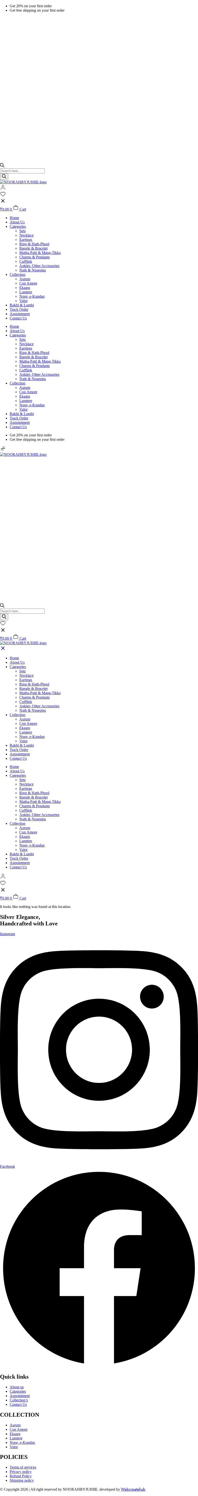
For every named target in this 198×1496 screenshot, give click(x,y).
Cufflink (25, 261)
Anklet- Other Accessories (39, 266)
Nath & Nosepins (32, 270)
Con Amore (28, 283)
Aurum (24, 279)
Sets (22, 231)
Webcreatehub (133, 1489)
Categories (18, 226)
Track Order (19, 309)
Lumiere (25, 292)
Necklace (26, 235)
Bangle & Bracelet (33, 248)
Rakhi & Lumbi (22, 305)
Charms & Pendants (34, 257)
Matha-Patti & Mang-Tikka (40, 253)
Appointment (20, 314)
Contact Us (18, 318)
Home (14, 218)
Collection (17, 274)
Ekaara (24, 288)
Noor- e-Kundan (32, 296)
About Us (17, 222)
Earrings (25, 239)
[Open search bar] (2, 166)
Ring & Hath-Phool (34, 244)
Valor (23, 301)
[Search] (4, 176)
